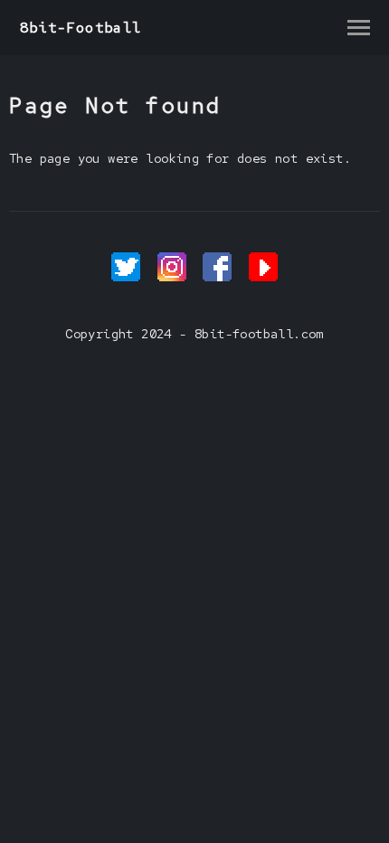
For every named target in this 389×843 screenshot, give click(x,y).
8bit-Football (81, 27)
